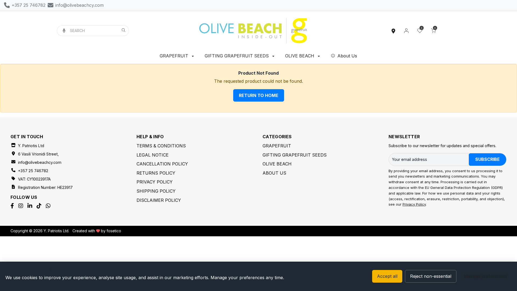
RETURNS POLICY (156, 173)
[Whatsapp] (48, 206)
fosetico (114, 230)
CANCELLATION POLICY (162, 164)
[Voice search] (64, 30)
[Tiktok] (39, 206)
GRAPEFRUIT (175, 55)
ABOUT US (274, 173)
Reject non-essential (430, 276)
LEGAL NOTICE (153, 155)
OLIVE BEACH (300, 55)
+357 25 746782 (33, 170)
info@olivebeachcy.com (39, 162)
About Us (346, 55)
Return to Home (258, 95)
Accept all (387, 276)
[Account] (406, 30)
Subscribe (487, 159)
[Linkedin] (29, 206)
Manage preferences (485, 276)
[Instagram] (20, 206)
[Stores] (393, 30)
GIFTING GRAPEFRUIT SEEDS (237, 55)
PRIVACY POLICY (155, 182)
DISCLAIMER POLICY (159, 200)
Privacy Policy (414, 204)
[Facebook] (12, 206)
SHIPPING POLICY (156, 191)
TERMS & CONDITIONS (161, 145)
